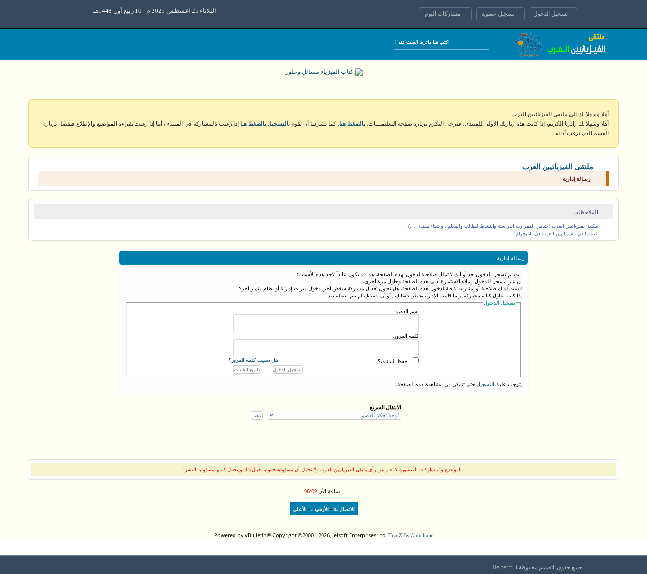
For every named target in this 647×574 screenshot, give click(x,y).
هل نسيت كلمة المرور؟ (253, 360)
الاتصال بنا (344, 509)
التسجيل (485, 384)
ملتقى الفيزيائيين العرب (557, 166)
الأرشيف (320, 509)
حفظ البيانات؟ (393, 361)
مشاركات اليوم (443, 13)
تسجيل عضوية (498, 13)
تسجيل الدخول (551, 13)
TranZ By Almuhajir (410, 535)
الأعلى (299, 509)
